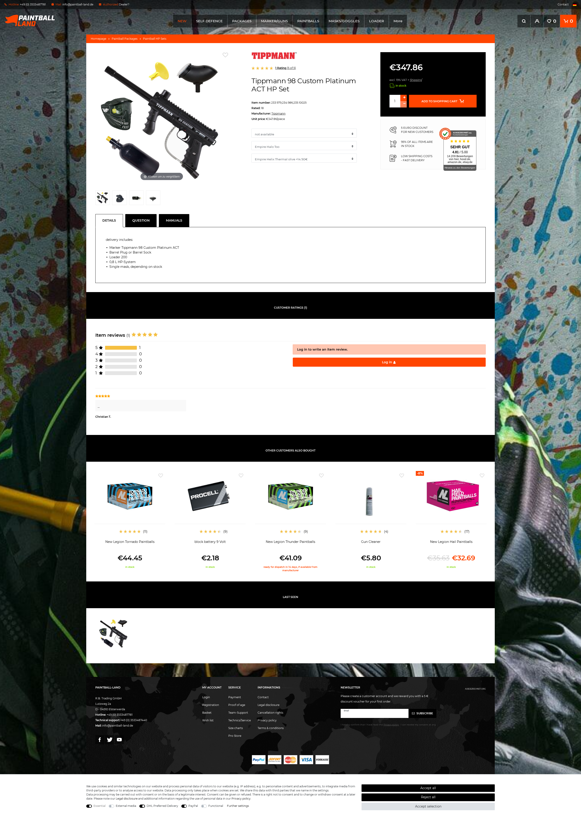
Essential (100, 806)
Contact (563, 4)
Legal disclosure (268, 705)
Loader (376, 21)
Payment (234, 697)
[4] (153, 198)
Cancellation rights (270, 712)
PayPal (193, 806)
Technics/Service (239, 720)
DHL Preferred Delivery (162, 806)
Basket (207, 712)
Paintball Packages (125, 38)
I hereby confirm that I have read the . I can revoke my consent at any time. (388, 726)
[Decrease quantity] (403, 104)
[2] (119, 198)
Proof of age (236, 705)
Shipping (416, 80)
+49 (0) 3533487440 (133, 720)
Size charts (235, 728)
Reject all (428, 797)
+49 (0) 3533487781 (120, 714)
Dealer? (124, 4)
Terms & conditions (271, 728)
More (398, 21)
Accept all (428, 788)
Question (141, 220)
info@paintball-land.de (77, 4)
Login (206, 697)
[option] (130, 519)
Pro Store (234, 735)
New (182, 21)
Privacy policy (267, 720)
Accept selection (428, 806)
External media (126, 806)
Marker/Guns (274, 21)
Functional (215, 806)
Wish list (208, 720)
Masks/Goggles (344, 21)
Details (109, 220)
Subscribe (424, 713)
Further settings (238, 806)
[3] (136, 198)
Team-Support (238, 712)
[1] (102, 198)
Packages (241, 21)
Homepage (98, 38)
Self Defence (209, 21)
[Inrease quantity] (403, 98)
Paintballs (308, 21)
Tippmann (278, 113)
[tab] (110, 220)
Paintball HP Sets (154, 38)
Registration (210, 705)
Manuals (174, 220)
